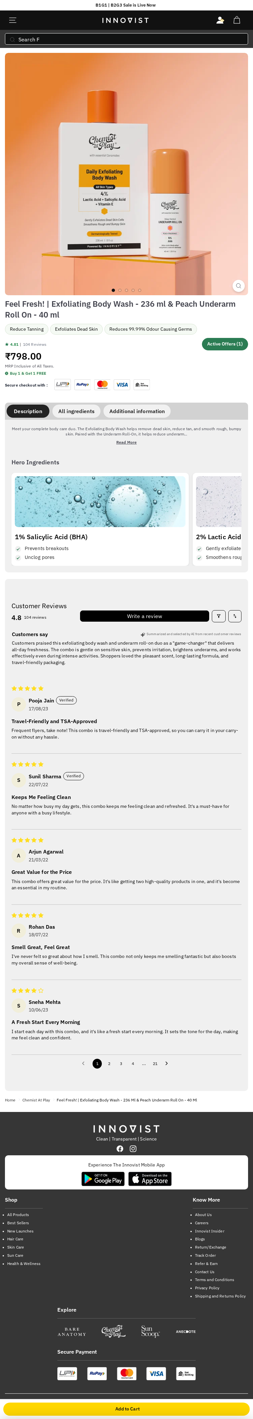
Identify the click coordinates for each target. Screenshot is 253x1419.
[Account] (220, 20)
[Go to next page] (168, 1063)
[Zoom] (239, 286)
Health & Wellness (24, 1263)
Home (10, 1100)
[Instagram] (133, 1148)
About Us (203, 1214)
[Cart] (236, 20)
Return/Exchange (211, 1247)
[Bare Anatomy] (71, 1331)
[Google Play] (103, 1179)
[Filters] (219, 616)
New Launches (20, 1231)
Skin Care (15, 1247)
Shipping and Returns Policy (220, 1296)
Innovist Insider (209, 1231)
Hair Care (15, 1238)
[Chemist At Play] (113, 1331)
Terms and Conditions (214, 1279)
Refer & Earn (206, 1263)
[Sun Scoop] (151, 1331)
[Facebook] (120, 1148)
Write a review (144, 616)
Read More (126, 442)
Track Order (205, 1255)
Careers (202, 1222)
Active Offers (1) (224, 344)
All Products (18, 1214)
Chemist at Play (36, 1100)
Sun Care (15, 1255)
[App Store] (150, 1179)
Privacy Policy (207, 1287)
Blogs (200, 1238)
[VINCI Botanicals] (186, 1331)
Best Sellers (18, 1222)
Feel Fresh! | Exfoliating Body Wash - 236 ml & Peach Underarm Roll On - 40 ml (127, 1100)
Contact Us (204, 1271)
